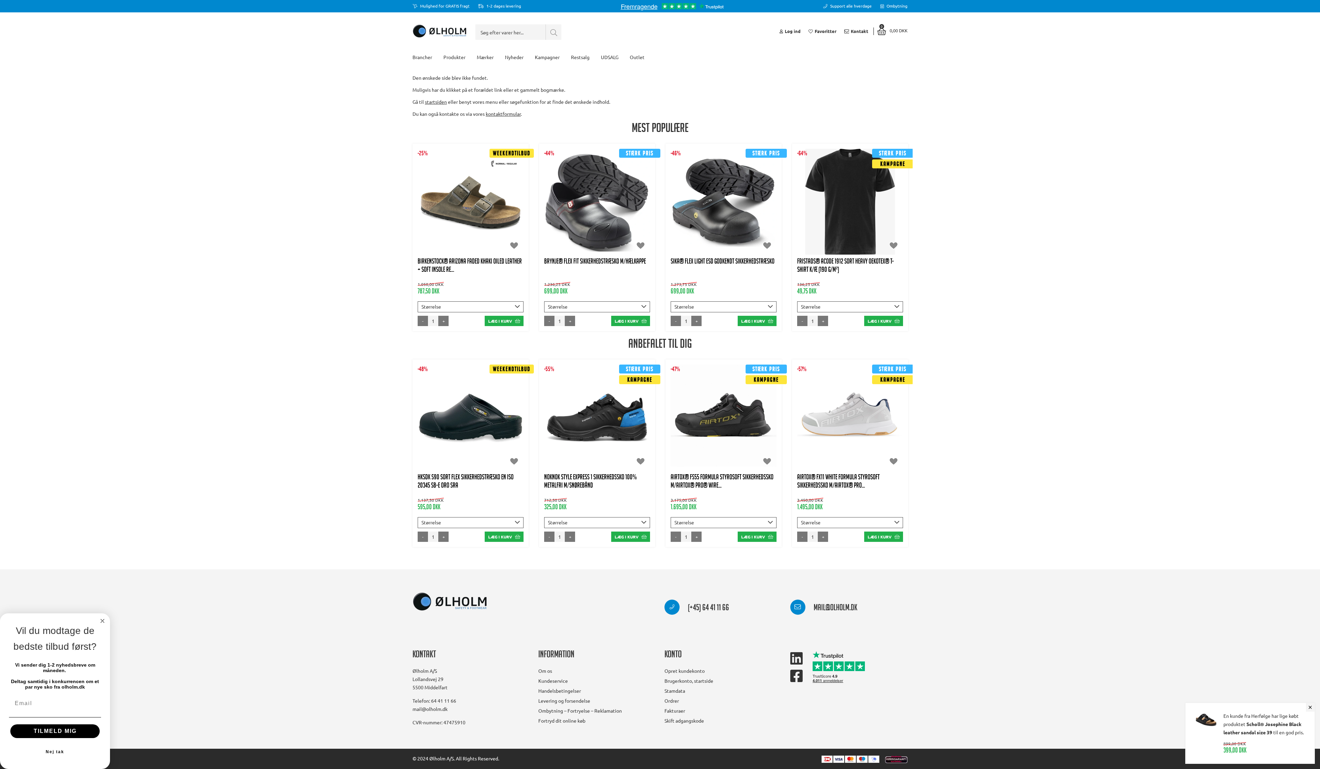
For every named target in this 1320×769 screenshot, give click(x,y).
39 (605, 198)
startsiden (436, 102)
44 (445, 219)
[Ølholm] (449, 602)
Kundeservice (553, 681)
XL (870, 205)
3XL (820, 219)
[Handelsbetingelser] (896, 758)
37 (445, 205)
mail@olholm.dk (834, 608)
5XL (860, 219)
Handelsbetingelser (559, 691)
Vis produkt (470, 184)
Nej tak (55, 751)
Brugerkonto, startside (688, 681)
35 (428, 414)
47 (496, 219)
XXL (889, 205)
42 (496, 205)
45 (462, 219)
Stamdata (674, 691)
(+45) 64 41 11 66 (707, 608)
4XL (840, 219)
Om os (545, 671)
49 (732, 441)
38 (462, 205)
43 (513, 205)
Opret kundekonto (684, 671)
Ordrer (671, 701)
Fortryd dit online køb (561, 720)
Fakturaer (674, 710)
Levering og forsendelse (564, 701)
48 (597, 226)
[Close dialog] (102, 621)
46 (479, 219)
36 (428, 205)
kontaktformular (503, 114)
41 (639, 198)
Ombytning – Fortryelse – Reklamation (580, 710)
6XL (880, 219)
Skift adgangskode (684, 720)
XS (809, 205)
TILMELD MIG (55, 731)
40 (479, 205)
